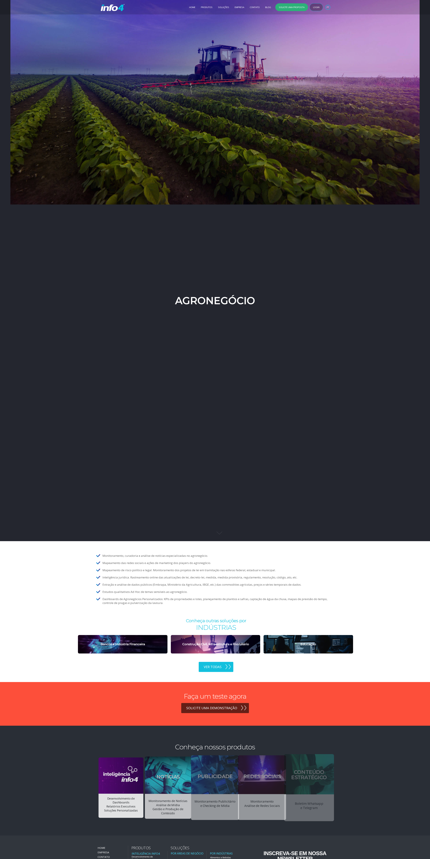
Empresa (239, 7)
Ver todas (213, 667)
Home (192, 7)
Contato (255, 7)
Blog (268, 7)
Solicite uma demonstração (211, 708)
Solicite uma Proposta (292, 7)
